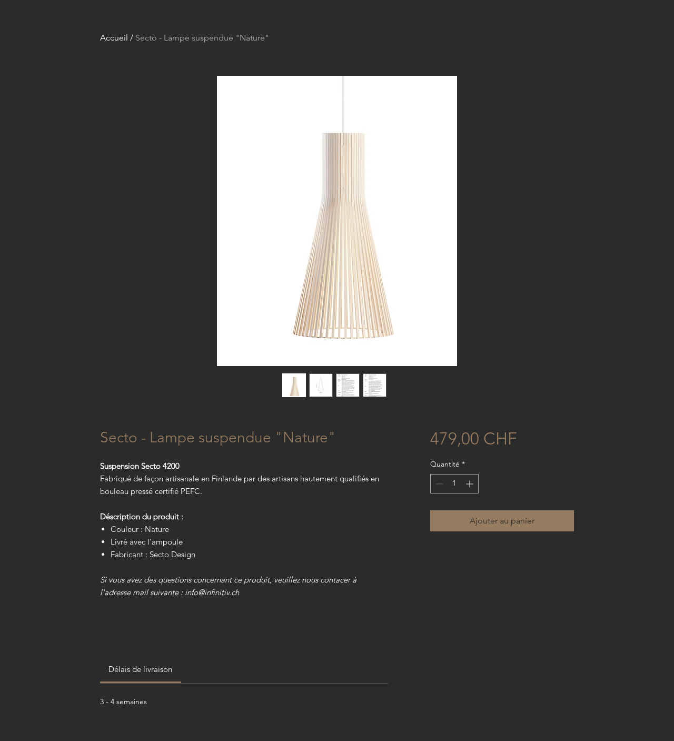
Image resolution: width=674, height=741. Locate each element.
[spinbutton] (454, 484)
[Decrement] (438, 484)
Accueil (114, 38)
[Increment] (470, 484)
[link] (140, 669)
